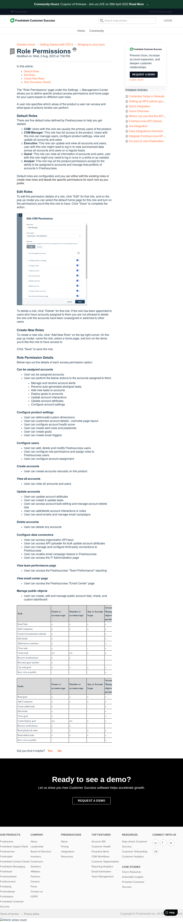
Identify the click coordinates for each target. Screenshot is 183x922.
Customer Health (101, 846)
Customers (37, 861)
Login (168, 20)
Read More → (139, 4)
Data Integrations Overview (146, 131)
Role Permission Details (37, 82)
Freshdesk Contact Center (15, 861)
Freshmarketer (8, 876)
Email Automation (101, 871)
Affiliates (35, 871)
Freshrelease (7, 891)
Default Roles (31, 71)
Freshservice (7, 851)
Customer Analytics (133, 856)
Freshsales (6, 856)
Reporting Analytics (102, 866)
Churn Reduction (131, 871)
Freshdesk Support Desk (14, 846)
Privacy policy (32, 913)
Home (81, 30)
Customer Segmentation (105, 861)
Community (96, 30)
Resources (67, 856)
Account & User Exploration (146, 141)
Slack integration (139, 106)
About (34, 841)
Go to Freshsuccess (160, 11)
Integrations (67, 851)
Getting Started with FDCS (56, 44)
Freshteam (6, 871)
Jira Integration (138, 126)
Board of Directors (41, 851)
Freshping (5, 886)
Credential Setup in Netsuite (147, 96)
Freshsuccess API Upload (145, 121)
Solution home (26, 44)
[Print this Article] (74, 49)
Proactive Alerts (100, 851)
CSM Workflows (100, 856)
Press (34, 886)
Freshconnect (8, 881)
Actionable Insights (132, 876)
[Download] (85, 428)
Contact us (37, 891)
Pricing (65, 846)
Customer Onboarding (134, 851)
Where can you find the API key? (149, 116)
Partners (35, 876)
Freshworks (20, 11)
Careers (35, 881)
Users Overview (139, 111)
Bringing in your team (91, 44)
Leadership (37, 846)
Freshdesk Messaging (12, 866)
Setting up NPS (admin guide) (148, 101)
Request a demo (143, 74)
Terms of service (9, 913)
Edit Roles (29, 75)
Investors (36, 856)
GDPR (34, 896)
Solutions (36, 866)
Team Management (102, 876)
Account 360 (99, 841)
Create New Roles (34, 78)
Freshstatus (6, 896)
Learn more (137, 79)
